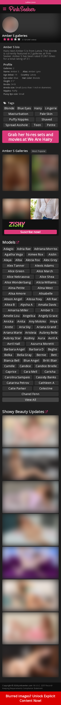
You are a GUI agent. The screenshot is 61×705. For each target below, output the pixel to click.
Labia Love (30, 2)
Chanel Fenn (30, 394)
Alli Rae (52, 299)
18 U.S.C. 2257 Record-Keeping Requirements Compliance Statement (27, 687)
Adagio (8, 249)
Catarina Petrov (18, 383)
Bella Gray (24, 355)
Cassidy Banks (46, 377)
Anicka (8, 321)
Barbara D (36, 349)
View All (30, 400)
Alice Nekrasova (18, 277)
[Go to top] (53, 695)
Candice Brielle (46, 366)
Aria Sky (24, 327)
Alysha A (26, 305)
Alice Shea (47, 277)
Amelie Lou (12, 316)
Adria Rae (24, 249)
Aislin (52, 254)
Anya (53, 321)
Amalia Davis (47, 305)
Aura (41, 338)
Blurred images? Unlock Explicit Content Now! (30, 698)
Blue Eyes (24, 108)
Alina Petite (16, 288)
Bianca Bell (11, 360)
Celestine (46, 388)
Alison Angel (13, 299)
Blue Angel (31, 360)
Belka (8, 355)
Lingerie (51, 108)
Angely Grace (47, 316)
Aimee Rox (35, 254)
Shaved (47, 119)
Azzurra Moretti (42, 344)
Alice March (45, 271)
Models (8, 242)
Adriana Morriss (45, 249)
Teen (37, 125)
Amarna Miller (18, 310)
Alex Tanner (15, 266)
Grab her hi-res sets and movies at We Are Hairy (30, 137)
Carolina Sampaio (17, 377)
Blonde (9, 108)
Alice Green (16, 271)
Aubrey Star (12, 338)
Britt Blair (50, 360)
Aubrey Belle (48, 333)
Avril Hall (13, 344)
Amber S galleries (14, 36)
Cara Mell (30, 372)
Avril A (52, 338)
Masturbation (18, 114)
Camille (9, 366)
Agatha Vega (14, 254)
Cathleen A (46, 383)
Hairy (38, 108)
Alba (18, 260)
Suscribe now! (30, 232)
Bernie (41, 355)
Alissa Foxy (34, 299)
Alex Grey (50, 260)
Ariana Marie (12, 333)
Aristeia (30, 333)
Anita (21, 321)
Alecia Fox (33, 260)
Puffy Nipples (19, 119)
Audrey (29, 338)
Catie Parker (17, 388)
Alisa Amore (17, 293)
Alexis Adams (44, 266)
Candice (25, 366)
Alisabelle (46, 293)
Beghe (52, 349)
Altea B (10, 305)
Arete (9, 327)
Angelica (29, 316)
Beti (54, 355)
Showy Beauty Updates (23, 411)
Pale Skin (46, 114)
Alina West (45, 288)
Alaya (8, 260)
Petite (51, 125)
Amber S (47, 310)
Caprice (11, 372)
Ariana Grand (46, 327)
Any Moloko (37, 321)
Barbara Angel (14, 349)
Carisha (50, 372)
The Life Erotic (13, 186)
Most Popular (39, 151)
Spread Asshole (17, 125)
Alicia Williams (46, 282)
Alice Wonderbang (18, 282)
